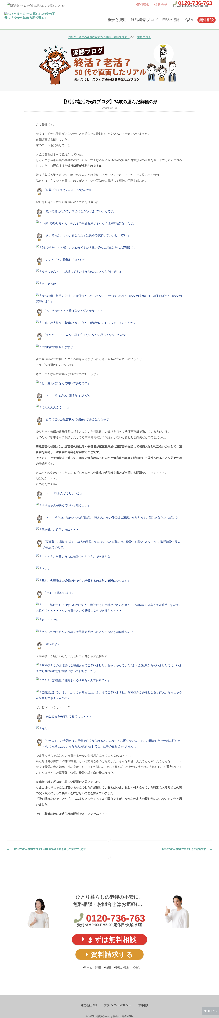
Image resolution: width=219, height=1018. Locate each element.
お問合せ (161, 4)
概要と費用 (117, 20)
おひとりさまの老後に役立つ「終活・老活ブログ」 (99, 37)
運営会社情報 (89, 1005)
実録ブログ (144, 37)
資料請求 (143, 4)
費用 (108, 967)
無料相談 (206, 20)
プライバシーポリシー (117, 1005)
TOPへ (212, 1011)
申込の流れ (171, 20)
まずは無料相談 (111, 939)
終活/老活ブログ (144, 20)
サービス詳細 (92, 967)
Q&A (189, 20)
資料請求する (111, 954)
